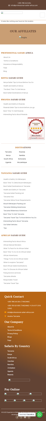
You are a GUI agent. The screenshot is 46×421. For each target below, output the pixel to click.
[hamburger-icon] (42, 15)
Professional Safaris (36, 124)
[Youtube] (25, 417)
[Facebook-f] (17, 417)
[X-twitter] (21, 417)
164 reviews (36, 130)
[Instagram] (28, 417)
